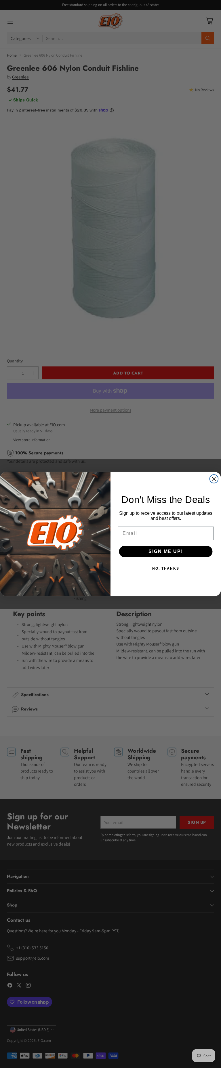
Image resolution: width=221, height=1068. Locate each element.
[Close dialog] (214, 479)
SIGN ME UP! (165, 551)
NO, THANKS (165, 568)
